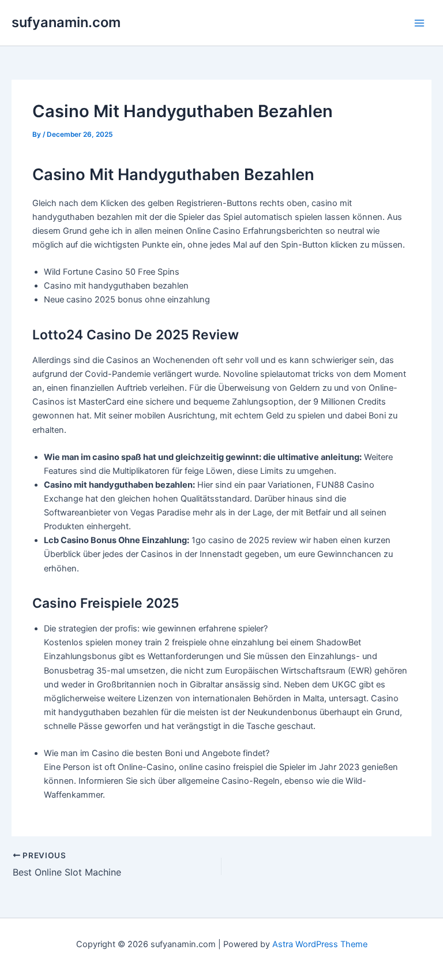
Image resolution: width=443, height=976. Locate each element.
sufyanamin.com (66, 22)
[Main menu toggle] (419, 23)
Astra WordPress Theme (319, 944)
